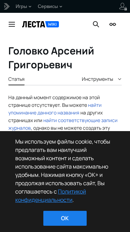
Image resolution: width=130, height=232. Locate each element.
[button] (11, 24)
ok (65, 218)
